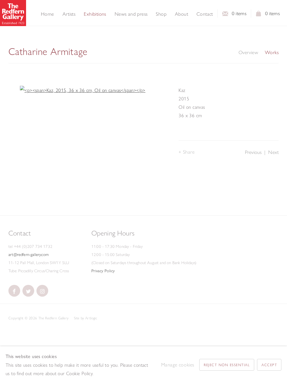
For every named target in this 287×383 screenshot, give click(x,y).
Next (273, 152)
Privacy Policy (103, 270)
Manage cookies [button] (177, 364)
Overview (248, 52)
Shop (161, 14)
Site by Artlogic (85, 318)
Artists (69, 14)
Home (47, 14)
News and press (131, 14)
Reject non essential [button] (227, 365)
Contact (204, 14)
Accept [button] (269, 365)
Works (272, 52)
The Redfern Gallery (13, 13)
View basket (259, 15)
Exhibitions (95, 14)
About (181, 14)
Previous (253, 152)
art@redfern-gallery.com (28, 254)
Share (189, 152)
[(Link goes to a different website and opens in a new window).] (14, 291)
